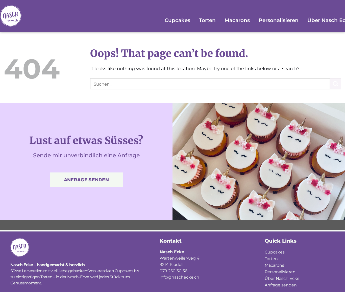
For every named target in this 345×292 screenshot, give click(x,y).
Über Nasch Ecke (282, 278)
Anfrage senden (281, 285)
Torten (207, 20)
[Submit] (335, 83)
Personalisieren (279, 20)
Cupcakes (177, 20)
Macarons (237, 20)
